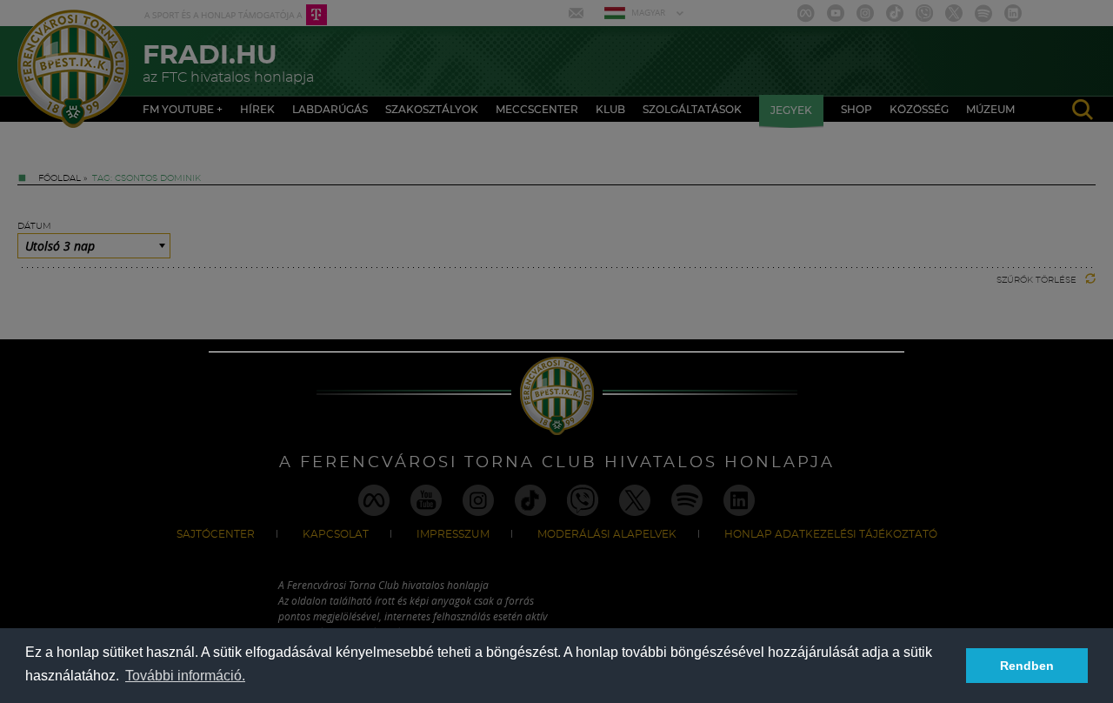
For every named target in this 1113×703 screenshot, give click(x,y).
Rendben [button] (1027, 666)
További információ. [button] (185, 675)
